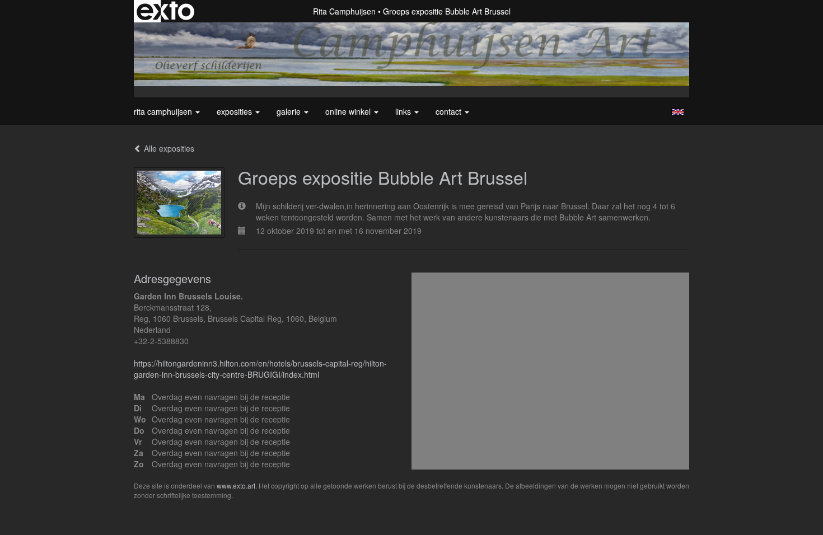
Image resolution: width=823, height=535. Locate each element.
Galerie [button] (290, 111)
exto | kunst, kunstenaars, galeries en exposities (165, 11)
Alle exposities (168, 148)
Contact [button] (450, 111)
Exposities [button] (235, 111)
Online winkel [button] (349, 111)
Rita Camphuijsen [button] (164, 111)
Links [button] (404, 111)
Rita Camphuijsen (344, 11)
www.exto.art (236, 485)
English (677, 112)
